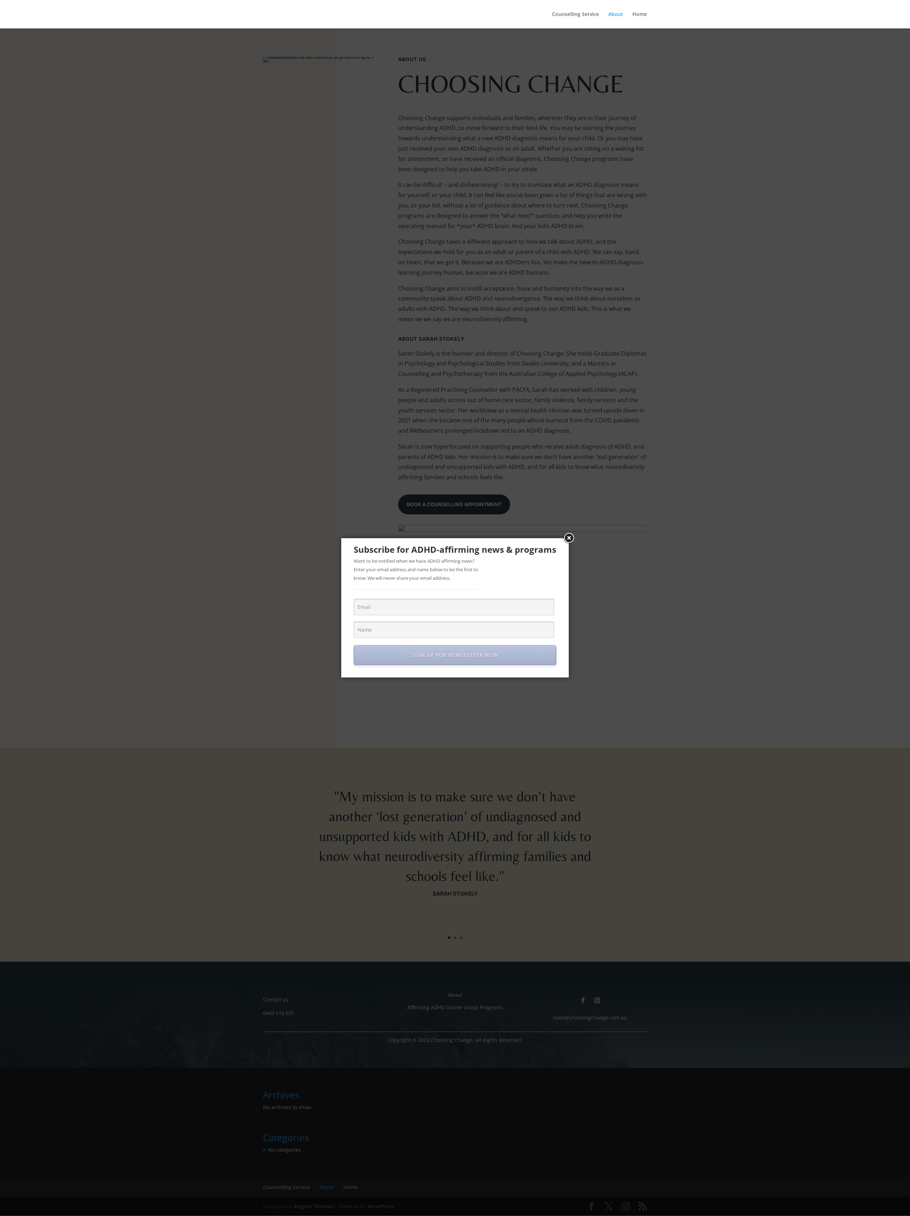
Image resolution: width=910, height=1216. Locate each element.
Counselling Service (575, 14)
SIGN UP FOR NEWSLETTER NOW (455, 655)
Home (639, 14)
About (615, 14)
